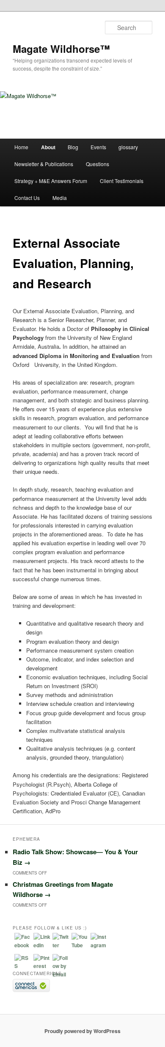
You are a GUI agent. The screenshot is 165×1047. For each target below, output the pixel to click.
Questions (97, 163)
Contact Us (27, 197)
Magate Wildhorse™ (61, 48)
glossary (128, 146)
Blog (73, 146)
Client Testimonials (121, 180)
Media (59, 197)
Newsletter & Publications (43, 163)
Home (21, 146)
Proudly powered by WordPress (82, 1031)
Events (98, 146)
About (48, 147)
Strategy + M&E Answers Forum (50, 180)
